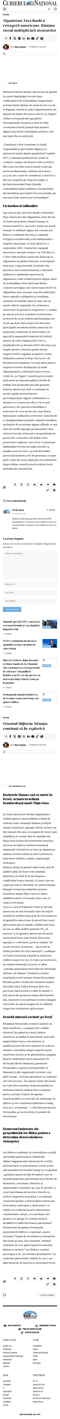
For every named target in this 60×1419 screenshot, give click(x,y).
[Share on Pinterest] (19, 38)
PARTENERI (39, 1375)
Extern (6, 15)
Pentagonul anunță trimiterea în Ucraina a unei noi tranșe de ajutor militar (21, 698)
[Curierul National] (30, 3)
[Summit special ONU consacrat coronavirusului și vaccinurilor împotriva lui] (50, 624)
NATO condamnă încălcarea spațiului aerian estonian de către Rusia (19, 644)
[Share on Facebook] (10, 38)
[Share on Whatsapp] (24, 38)
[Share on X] (15, 38)
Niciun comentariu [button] (48, 1295)
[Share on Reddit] (41, 484)
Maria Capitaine (20, 47)
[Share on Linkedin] (28, 38)
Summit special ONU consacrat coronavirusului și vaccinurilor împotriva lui (21, 625)
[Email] (33, 38)
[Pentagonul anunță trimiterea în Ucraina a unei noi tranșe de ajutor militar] (50, 697)
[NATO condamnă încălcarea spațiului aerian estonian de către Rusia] (50, 643)
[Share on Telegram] (48, 484)
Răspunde (52, 510)
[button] (5, 9)
